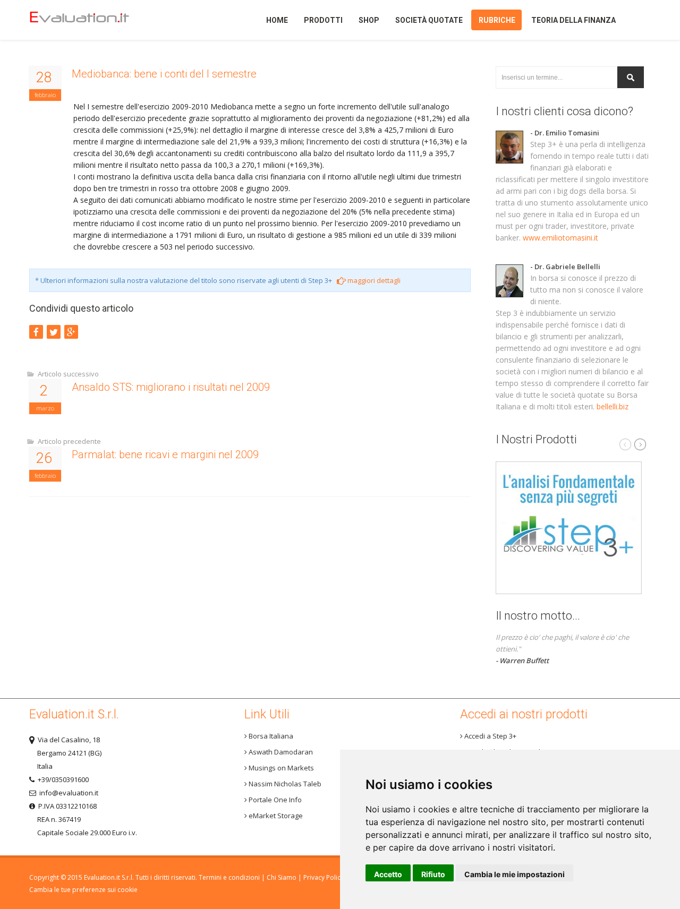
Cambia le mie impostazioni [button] (514, 874)
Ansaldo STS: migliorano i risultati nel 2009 (171, 387)
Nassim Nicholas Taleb (284, 783)
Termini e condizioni (229, 877)
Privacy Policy (323, 877)
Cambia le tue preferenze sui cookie (83, 889)
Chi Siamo (281, 877)
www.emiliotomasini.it (560, 238)
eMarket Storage (275, 815)
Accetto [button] (388, 874)
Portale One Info (274, 799)
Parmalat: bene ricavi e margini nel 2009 (165, 454)
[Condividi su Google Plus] (71, 332)
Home (97, 20)
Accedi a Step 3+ (489, 736)
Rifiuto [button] (433, 874)
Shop (369, 20)
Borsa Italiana (270, 736)
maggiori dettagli (373, 280)
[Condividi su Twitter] (53, 332)
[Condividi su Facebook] (36, 332)
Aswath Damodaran (280, 752)
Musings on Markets (280, 768)
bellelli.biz (612, 406)
